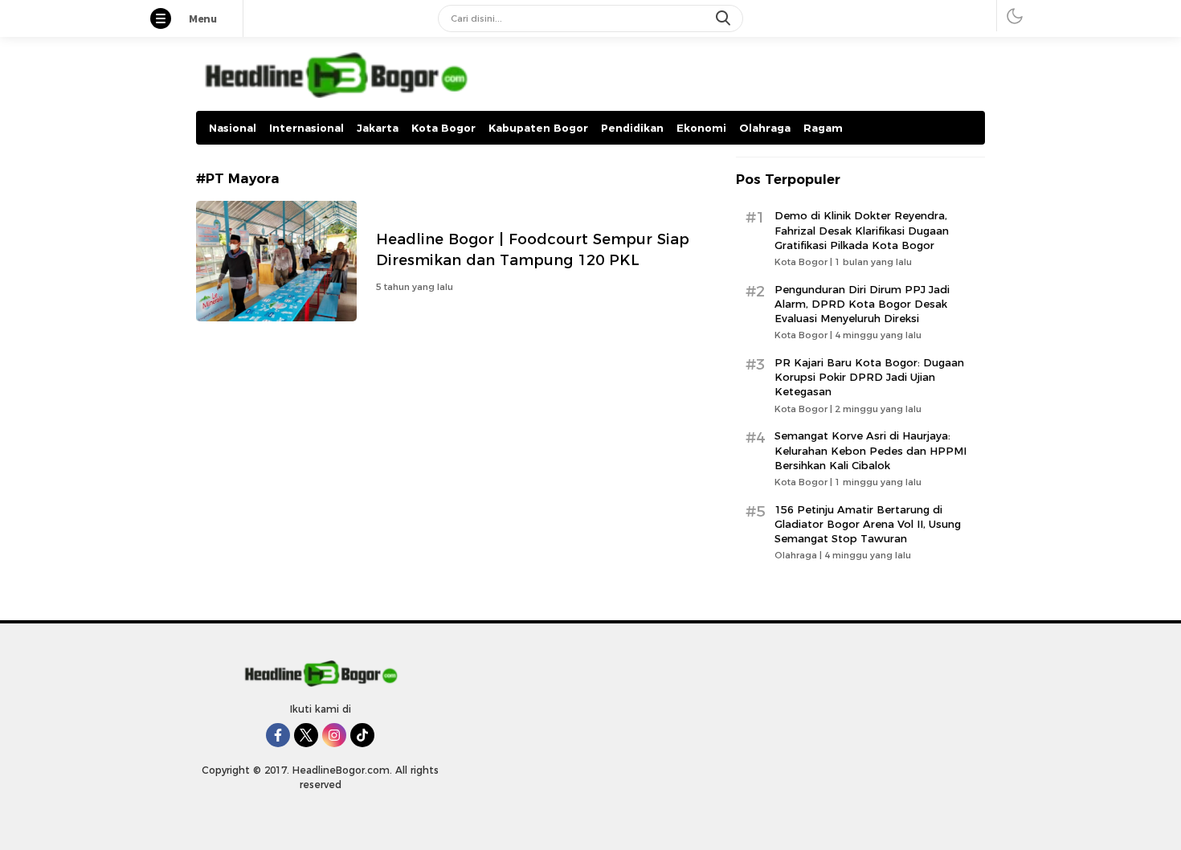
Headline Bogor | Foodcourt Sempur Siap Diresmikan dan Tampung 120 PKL (532, 249)
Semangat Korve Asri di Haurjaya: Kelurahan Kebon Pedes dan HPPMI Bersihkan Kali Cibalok (870, 450)
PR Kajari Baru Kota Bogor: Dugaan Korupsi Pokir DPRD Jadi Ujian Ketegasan (869, 377)
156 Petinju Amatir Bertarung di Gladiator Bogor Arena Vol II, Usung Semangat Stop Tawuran (867, 524)
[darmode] (1014, 15)
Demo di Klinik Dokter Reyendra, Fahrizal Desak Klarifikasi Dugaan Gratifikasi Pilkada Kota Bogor (861, 230)
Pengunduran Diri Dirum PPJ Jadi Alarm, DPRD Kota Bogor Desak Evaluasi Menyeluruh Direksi (862, 304)
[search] (724, 18)
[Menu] (169, 20)
